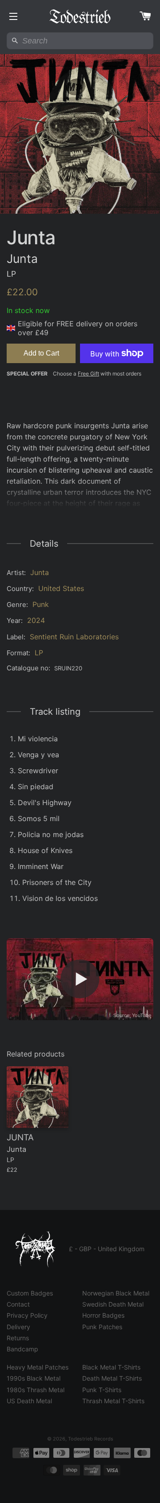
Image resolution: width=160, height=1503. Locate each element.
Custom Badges (30, 1293)
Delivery (18, 1327)
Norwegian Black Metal (115, 1293)
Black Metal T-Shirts (111, 1367)
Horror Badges (103, 1315)
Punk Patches (102, 1327)
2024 (36, 620)
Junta (39, 572)
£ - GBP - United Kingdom (106, 1248)
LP (39, 652)
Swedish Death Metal (113, 1304)
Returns (18, 1338)
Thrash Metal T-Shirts (113, 1401)
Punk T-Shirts (101, 1389)
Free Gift (88, 373)
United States (61, 588)
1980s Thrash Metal (35, 1389)
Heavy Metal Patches (37, 1367)
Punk (40, 604)
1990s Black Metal (33, 1378)
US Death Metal (29, 1401)
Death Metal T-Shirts (112, 1378)
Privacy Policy (27, 1315)
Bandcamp (22, 1349)
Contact (18, 1304)
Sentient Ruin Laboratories (74, 636)
